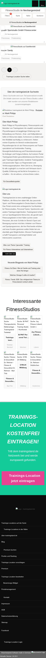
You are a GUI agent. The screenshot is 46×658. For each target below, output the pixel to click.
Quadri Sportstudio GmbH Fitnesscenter (18, 30)
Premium (4, 569)
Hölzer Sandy (7, 50)
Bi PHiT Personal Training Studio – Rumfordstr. (23, 336)
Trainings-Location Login (13, 642)
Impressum (5, 604)
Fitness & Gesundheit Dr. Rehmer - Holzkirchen (36, 372)
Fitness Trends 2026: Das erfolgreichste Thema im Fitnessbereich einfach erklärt (22, 281)
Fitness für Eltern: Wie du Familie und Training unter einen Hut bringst (22, 269)
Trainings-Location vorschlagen (13, 562)
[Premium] (41, 299)
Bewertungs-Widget (10, 583)
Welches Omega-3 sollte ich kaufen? (22, 275)
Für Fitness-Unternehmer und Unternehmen (18, 249)
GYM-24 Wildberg (23, 366)
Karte (17, 16)
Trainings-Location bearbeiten (12, 577)
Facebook (5, 630)
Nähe (28, 16)
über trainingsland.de (9, 535)
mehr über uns (10, 254)
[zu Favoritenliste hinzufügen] (3, 28)
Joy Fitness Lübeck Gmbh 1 (36, 334)
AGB (3, 610)
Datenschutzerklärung (9, 616)
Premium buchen (10, 550)
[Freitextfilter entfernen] (35, 3)
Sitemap (4, 622)
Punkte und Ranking (9, 556)
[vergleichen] (3, 33)
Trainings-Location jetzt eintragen (24, 478)
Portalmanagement (8, 589)
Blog (3, 542)
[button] (4, 70)
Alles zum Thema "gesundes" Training (16, 245)
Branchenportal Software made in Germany (15, 653)
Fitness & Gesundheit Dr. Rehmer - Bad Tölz (10, 380)
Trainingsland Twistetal (10, 339)
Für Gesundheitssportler (11, 181)
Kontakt (6, 597)
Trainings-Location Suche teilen (18, 77)
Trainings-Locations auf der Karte (13, 523)
